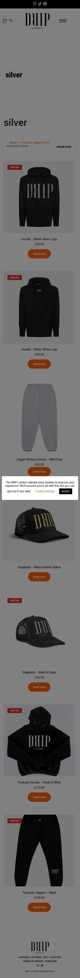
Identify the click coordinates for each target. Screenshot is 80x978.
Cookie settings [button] (45, 491)
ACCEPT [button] (65, 491)
